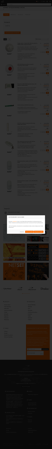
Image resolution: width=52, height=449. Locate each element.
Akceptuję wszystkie (39, 231)
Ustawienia (22, 231)
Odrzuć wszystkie (29, 231)
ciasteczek (15, 221)
